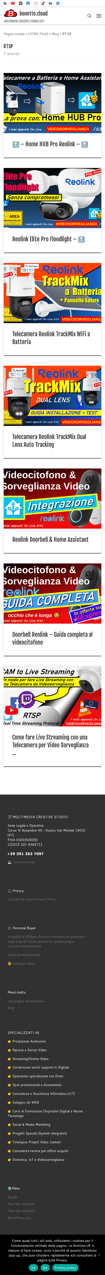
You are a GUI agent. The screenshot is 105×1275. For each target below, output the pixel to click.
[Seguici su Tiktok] (43, 3)
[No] (98, 1254)
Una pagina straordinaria (26, 1001)
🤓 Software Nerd (21, 963)
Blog (55, 33)
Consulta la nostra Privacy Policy (32, 899)
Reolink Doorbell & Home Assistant (50, 539)
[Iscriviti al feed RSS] (5, 3)
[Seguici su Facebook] (28, 3)
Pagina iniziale (14, 33)
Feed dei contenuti (21, 1204)
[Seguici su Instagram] (35, 3)
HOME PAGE (38, 33)
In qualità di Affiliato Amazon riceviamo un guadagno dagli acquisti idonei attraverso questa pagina (46, 939)
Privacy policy (65, 1268)
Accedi (12, 1197)
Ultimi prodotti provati (24, 955)
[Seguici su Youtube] (13, 3)
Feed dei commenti (21, 1211)
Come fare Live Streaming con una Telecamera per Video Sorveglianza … (50, 745)
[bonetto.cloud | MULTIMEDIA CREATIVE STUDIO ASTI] (11, 13)
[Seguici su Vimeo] (20, 3)
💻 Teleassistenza (21, 862)
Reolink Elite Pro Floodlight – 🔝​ (48, 239)
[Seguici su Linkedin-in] (50, 3)
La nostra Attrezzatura (24, 946)
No (45, 1268)
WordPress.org (19, 1218)
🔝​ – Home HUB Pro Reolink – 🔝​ (50, 144)
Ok (33, 1268)
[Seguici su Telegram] (58, 3)
